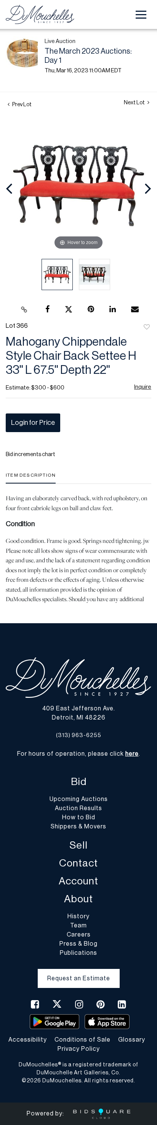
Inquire (142, 387)
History (78, 916)
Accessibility (27, 1040)
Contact (78, 863)
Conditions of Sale (82, 1040)
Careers (79, 935)
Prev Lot (21, 104)
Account (78, 881)
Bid (79, 782)
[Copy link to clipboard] (24, 309)
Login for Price (33, 422)
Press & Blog (78, 944)
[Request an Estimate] (79, 972)
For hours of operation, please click (78, 754)
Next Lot (135, 102)
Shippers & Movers (78, 826)
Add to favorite (146, 327)
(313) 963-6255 (78, 735)
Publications (78, 953)
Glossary (131, 1040)
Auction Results (78, 808)
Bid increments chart (30, 454)
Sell (78, 845)
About (78, 899)
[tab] (31, 478)
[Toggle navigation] (141, 14)
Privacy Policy (79, 1049)
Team (78, 925)
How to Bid (78, 817)
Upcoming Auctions (79, 799)
